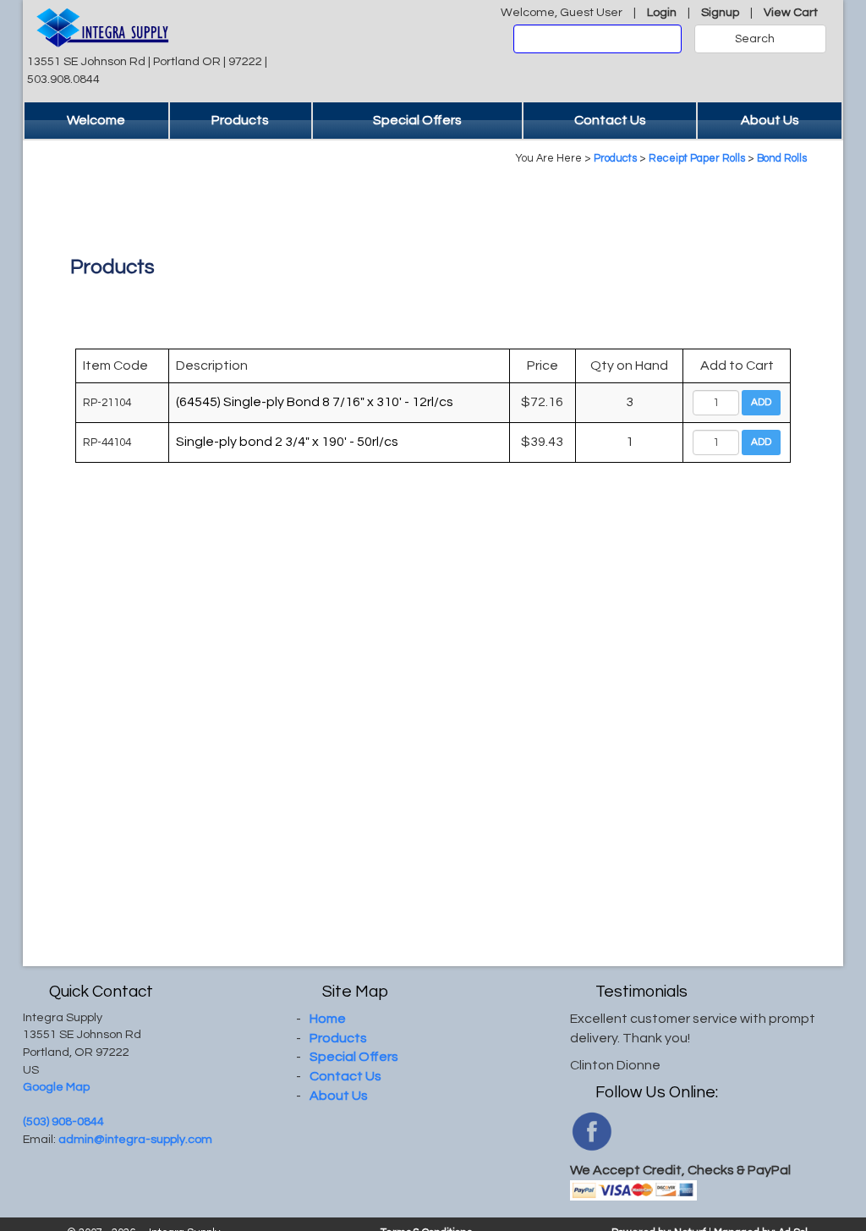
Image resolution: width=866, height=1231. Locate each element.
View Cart (791, 12)
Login (662, 12)
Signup (720, 12)
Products (240, 120)
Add (761, 402)
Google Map (56, 1086)
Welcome (96, 120)
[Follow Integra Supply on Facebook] (591, 1130)
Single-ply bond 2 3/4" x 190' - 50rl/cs (287, 441)
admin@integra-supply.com (135, 1139)
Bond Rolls (782, 158)
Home (328, 1018)
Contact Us (610, 120)
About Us (770, 120)
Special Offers (417, 120)
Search (755, 39)
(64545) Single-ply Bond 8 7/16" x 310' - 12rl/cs (314, 402)
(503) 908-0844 (63, 1121)
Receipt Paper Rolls (697, 158)
